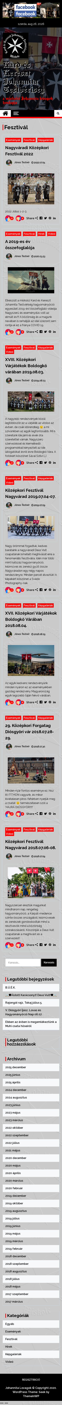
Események (13, 139)
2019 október (14, 1203)
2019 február (14, 1248)
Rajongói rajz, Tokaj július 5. (23, 1002)
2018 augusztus (16, 1271)
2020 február (14, 1188)
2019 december (15, 1195)
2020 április (13, 1173)
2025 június (12, 1074)
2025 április (12, 1082)
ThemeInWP (31, 1396)
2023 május (12, 1112)
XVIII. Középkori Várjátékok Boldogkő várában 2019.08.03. (26, 365)
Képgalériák (45, 139)
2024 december (15, 1090)
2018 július (12, 1279)
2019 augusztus (16, 1211)
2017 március (14, 1301)
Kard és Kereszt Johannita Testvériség (23, 77)
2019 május (12, 1233)
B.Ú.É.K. (10, 987)
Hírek (41, 233)
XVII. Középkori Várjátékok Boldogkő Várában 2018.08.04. (31, 619)
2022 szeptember (17, 1135)
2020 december (15, 1158)
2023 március (14, 1120)
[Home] (5, 113)
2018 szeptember (17, 1263)
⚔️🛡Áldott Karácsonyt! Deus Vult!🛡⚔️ (31, 995)
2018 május (12, 1286)
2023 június (12, 1105)
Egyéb (9, 1324)
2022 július (12, 1143)
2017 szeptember (16, 1294)
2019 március (14, 1241)
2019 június (12, 1226)
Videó (51, 233)
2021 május (12, 1150)
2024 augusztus (16, 1097)
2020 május (12, 1165)
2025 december (15, 1067)
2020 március (14, 1180)
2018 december (15, 1256)
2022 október (14, 1127)
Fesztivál (29, 139)
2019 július (12, 1218)
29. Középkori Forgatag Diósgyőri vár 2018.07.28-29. (29, 731)
